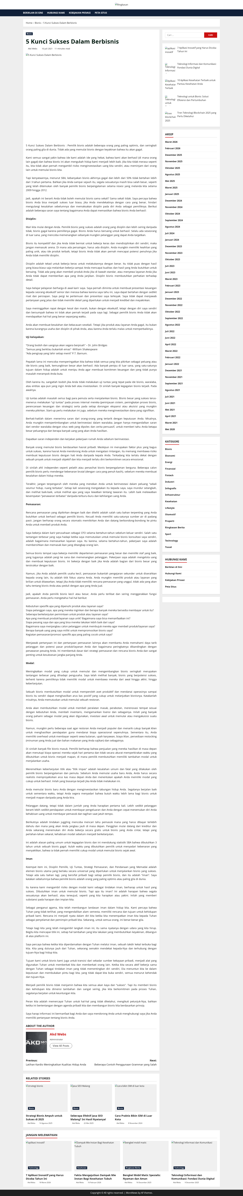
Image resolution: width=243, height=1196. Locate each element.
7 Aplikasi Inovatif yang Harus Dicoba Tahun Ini (45, 1176)
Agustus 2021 (172, 390)
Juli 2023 (169, 266)
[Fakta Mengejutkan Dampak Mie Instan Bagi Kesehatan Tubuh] (97, 1156)
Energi (168, 462)
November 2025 (173, 161)
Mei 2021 (170, 409)
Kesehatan (171, 501)
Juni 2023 (170, 272)
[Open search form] (219, 13)
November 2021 (173, 377)
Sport (168, 534)
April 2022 (170, 344)
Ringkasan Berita (175, 527)
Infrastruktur (172, 494)
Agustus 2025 (172, 174)
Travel (168, 547)
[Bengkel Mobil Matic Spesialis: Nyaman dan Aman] (146, 1156)
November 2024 (173, 207)
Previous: (56, 1062)
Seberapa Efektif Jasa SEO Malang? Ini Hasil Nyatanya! (88, 1117)
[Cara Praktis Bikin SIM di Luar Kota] (136, 1098)
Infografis (170, 488)
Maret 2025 (171, 187)
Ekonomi (170, 455)
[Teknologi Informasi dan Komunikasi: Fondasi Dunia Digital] (194, 1156)
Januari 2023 (172, 292)
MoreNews (131, 1192)
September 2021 (174, 383)
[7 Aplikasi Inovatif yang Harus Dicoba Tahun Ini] (49, 1156)
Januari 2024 (172, 239)
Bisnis (29, 34)
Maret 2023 (171, 279)
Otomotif (170, 514)
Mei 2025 (170, 181)
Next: (125, 1062)
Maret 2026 (171, 141)
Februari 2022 (172, 357)
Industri (169, 481)
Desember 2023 (173, 246)
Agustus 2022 (172, 324)
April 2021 (170, 416)
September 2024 (174, 220)
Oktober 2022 (172, 311)
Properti (169, 521)
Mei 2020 (170, 429)
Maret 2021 (171, 422)
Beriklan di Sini (33, 12)
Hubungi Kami (56, 12)
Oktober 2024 (172, 213)
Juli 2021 (169, 396)
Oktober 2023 (172, 259)
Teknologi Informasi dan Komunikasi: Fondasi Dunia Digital (192, 1176)
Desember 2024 (173, 200)
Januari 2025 (172, 194)
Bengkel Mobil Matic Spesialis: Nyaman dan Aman (142, 1176)
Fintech (169, 475)
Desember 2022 (173, 298)
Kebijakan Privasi (80, 12)
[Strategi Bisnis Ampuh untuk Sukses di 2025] (47, 1098)
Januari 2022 (172, 364)
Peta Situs (101, 12)
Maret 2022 (171, 350)
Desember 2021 (173, 370)
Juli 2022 (169, 331)
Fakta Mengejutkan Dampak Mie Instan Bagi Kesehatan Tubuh (95, 1176)
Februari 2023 (172, 285)
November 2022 (173, 305)
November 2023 (173, 252)
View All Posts (61, 1045)
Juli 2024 (169, 233)
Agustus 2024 (172, 226)
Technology (171, 540)
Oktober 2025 (172, 168)
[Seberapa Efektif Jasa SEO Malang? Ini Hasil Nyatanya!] (91, 1098)
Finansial (170, 468)
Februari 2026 (172, 148)
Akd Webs (32, 48)
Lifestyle (170, 508)
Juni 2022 (170, 337)
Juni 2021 (170, 403)
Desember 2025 (173, 154)
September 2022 (174, 318)
